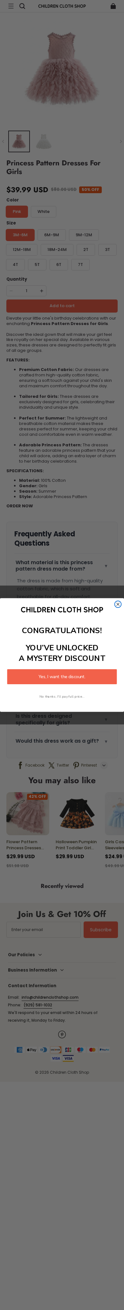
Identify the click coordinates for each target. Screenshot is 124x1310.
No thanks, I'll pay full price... (61, 696)
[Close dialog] (118, 604)
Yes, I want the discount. (61, 677)
